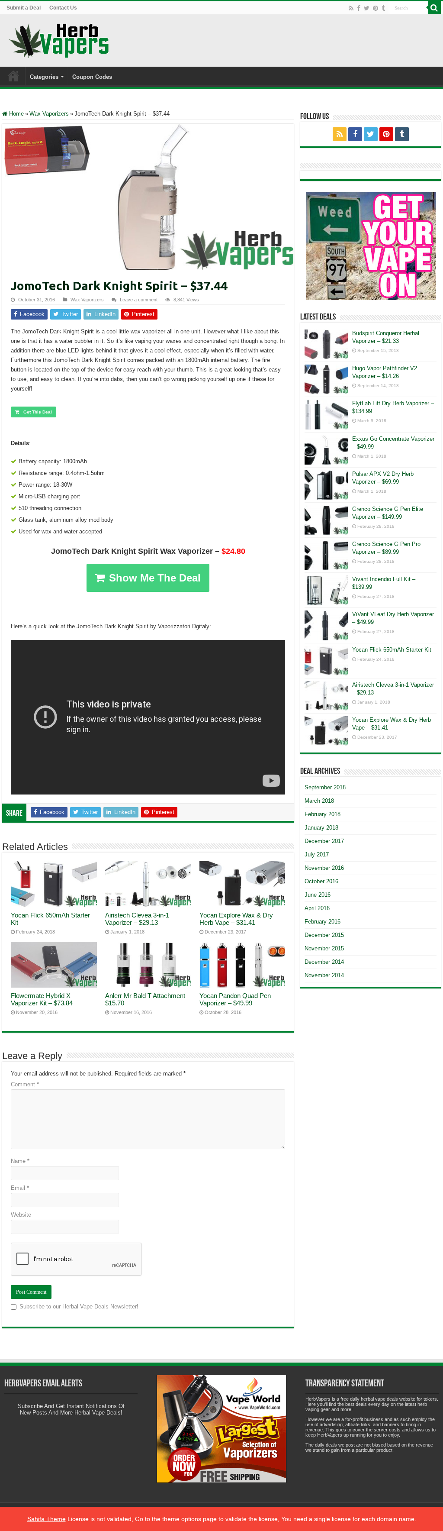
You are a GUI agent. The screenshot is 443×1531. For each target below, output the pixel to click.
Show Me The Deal (155, 578)
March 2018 (319, 801)
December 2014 (324, 962)
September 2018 (325, 787)
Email (20, 1188)
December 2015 (324, 935)
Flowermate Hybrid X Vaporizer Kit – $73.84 (42, 999)
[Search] (434, 7)
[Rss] (351, 8)
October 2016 (321, 881)
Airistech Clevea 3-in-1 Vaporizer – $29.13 (137, 918)
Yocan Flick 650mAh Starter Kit (391, 649)
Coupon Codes (92, 77)
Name (20, 1161)
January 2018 (321, 827)
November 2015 (324, 948)
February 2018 (322, 814)
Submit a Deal (23, 8)
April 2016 (317, 908)
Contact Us (63, 8)
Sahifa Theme (46, 1518)
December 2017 (324, 841)
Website (21, 1214)
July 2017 (317, 854)
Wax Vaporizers (49, 113)
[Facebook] (358, 8)
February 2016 (322, 921)
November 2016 (324, 868)
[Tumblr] (383, 8)
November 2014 (324, 975)
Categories (44, 77)
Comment (25, 1084)
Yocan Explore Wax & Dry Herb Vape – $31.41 (236, 918)
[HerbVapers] (59, 39)
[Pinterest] (375, 8)
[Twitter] (366, 8)
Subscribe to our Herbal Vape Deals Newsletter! (78, 1306)
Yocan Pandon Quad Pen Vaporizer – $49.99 (235, 999)
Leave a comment (138, 299)
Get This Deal (37, 412)
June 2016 (318, 894)
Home (13, 76)
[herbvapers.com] (371, 246)
